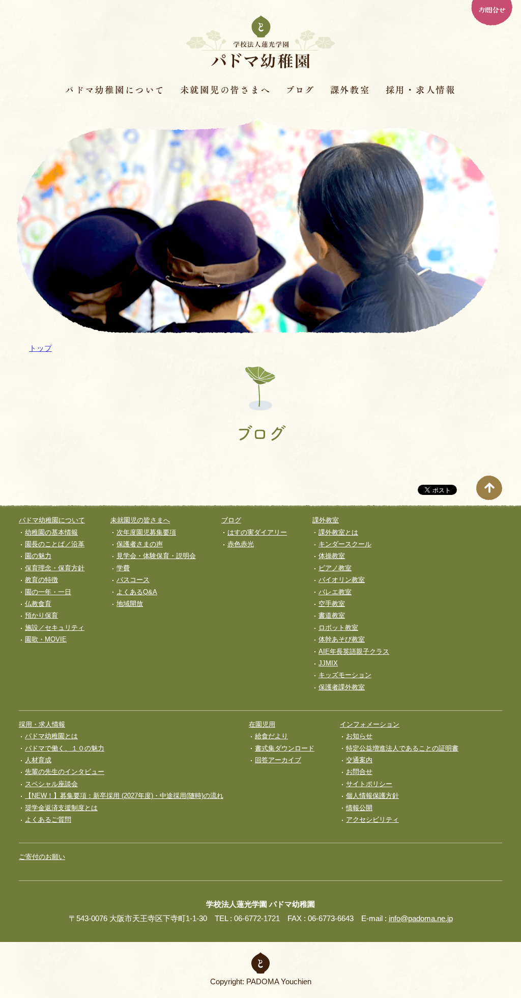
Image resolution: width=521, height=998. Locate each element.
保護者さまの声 (140, 544)
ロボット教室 (338, 627)
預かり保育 (41, 615)
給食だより (271, 736)
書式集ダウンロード (284, 748)
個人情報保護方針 (372, 795)
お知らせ (359, 736)
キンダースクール (345, 544)
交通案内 (359, 760)
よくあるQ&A (137, 592)
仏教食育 (38, 603)
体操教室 (332, 556)
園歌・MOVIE (46, 639)
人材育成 (38, 760)
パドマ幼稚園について (115, 89)
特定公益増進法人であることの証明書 (402, 748)
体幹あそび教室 (342, 639)
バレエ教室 (335, 592)
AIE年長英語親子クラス (354, 651)
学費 (123, 568)
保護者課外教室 (342, 687)
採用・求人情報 (421, 89)
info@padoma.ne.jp (421, 918)
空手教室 (332, 603)
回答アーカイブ (278, 760)
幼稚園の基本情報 (51, 532)
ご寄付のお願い (42, 857)
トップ (40, 348)
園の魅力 (38, 556)
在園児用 (262, 724)
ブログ (299, 89)
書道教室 (332, 615)
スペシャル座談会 (51, 784)
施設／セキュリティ (54, 627)
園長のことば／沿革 (54, 544)
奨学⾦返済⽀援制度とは (61, 808)
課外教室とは (338, 532)
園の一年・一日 (48, 592)
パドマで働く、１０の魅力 (64, 748)
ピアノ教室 (335, 568)
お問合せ (491, 9)
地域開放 (130, 603)
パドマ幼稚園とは (51, 736)
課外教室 (350, 89)
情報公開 (359, 808)
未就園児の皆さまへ (225, 89)
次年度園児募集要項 (146, 532)
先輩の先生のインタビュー (64, 771)
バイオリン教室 (342, 580)
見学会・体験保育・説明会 (156, 556)
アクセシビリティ (372, 819)
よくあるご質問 (48, 819)
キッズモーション (345, 675)
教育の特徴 (41, 580)
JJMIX (328, 663)
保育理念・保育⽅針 (54, 568)
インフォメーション (369, 724)
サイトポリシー (369, 784)
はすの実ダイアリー (257, 532)
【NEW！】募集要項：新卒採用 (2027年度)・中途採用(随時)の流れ (124, 795)
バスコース (133, 580)
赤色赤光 (240, 544)
